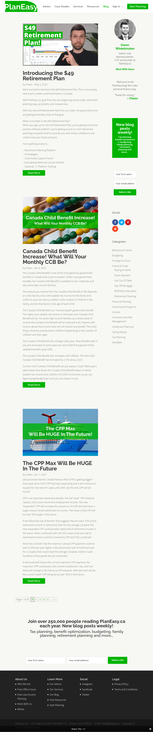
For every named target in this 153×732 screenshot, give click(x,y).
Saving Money (119, 332)
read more (34, 172)
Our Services (56, 689)
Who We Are (23, 684)
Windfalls (117, 342)
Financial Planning (121, 301)
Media (20, 709)
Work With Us (24, 704)
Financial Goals (120, 266)
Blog (106, 7)
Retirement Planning (125, 296)
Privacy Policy (121, 684)
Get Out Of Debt (123, 280)
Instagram (87, 684)
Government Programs (124, 307)
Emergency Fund (121, 260)
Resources (93, 7)
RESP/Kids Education (125, 291)
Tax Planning (118, 337)
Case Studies (62, 7)
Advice (47, 7)
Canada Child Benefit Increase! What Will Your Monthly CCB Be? (54, 256)
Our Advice (55, 684)
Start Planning (57, 705)
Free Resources (58, 700)
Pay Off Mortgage (123, 285)
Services (78, 7)
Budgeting (117, 255)
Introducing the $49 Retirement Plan (48, 75)
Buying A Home (122, 270)
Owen (29, 84)
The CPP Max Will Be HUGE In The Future (57, 466)
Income (116, 312)
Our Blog (54, 694)
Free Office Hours (26, 689)
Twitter (85, 694)
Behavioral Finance (122, 250)
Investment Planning (122, 326)
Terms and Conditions (125, 689)
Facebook (87, 689)
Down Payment (122, 275)
